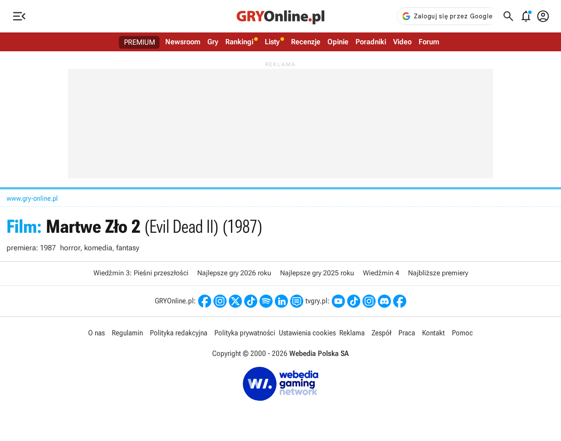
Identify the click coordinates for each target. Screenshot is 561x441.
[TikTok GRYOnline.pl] (250, 301)
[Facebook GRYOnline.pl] (204, 301)
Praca (406, 332)
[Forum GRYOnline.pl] (296, 301)
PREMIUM (139, 42)
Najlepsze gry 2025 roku (317, 273)
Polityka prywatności (244, 332)
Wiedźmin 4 (381, 273)
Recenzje (305, 41)
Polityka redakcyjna (178, 332)
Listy (272, 41)
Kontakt (433, 332)
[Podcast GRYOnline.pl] (266, 301)
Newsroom (182, 41)
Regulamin (127, 332)
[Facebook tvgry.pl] (399, 301)
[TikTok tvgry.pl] (353, 301)
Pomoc (462, 332)
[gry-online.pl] (280, 16)
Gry (212, 41)
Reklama (352, 332)
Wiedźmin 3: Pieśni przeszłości (140, 273)
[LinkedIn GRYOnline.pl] (281, 301)
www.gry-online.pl (32, 198)
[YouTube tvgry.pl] (338, 301)
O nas (96, 332)
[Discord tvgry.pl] (384, 301)
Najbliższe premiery (438, 273)
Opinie (337, 41)
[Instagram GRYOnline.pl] (220, 301)
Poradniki (370, 41)
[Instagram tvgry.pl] (369, 301)
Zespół (381, 332)
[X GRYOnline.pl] (235, 301)
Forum (429, 41)
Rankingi (239, 41)
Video (402, 41)
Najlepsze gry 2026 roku (234, 273)
